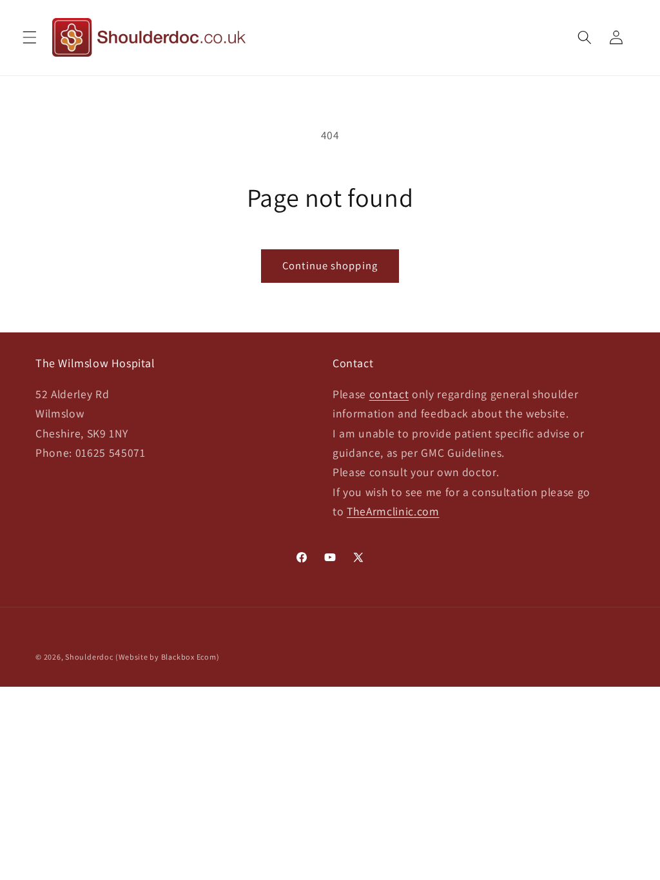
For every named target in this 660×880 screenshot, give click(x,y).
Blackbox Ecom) (190, 657)
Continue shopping (330, 265)
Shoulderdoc (89, 657)
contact (389, 394)
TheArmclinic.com (393, 511)
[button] (29, 37)
